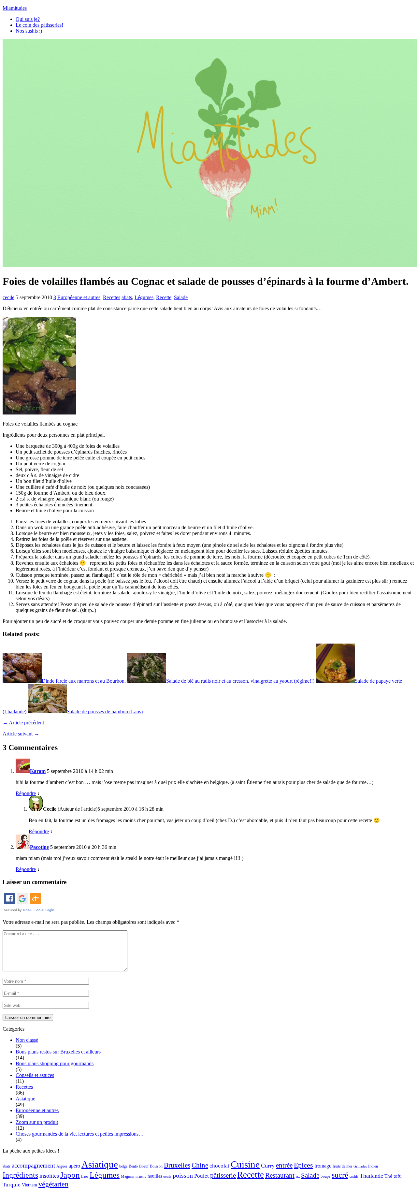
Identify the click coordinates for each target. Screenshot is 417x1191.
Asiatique (25, 1098)
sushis (354, 1176)
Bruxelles (177, 1165)
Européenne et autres (78, 297)
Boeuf (144, 1166)
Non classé (27, 1040)
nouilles (155, 1176)
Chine (200, 1165)
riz (298, 1176)
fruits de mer (342, 1166)
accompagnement (33, 1165)
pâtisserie (223, 1175)
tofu (398, 1176)
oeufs (167, 1176)
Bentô (133, 1166)
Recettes (111, 297)
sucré (340, 1174)
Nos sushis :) (29, 31)
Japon (70, 1174)
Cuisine (245, 1164)
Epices (303, 1165)
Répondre (26, 793)
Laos (84, 1176)
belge (123, 1166)
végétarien (53, 1184)
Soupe (325, 1176)
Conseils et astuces (35, 1075)
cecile (8, 297)
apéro (74, 1166)
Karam (38, 771)
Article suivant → (21, 733)
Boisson (156, 1166)
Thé (388, 1176)
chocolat (219, 1166)
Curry (268, 1165)
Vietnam (29, 1185)
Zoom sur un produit (37, 1122)
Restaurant (280, 1175)
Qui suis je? (28, 19)
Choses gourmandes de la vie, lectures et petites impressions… (80, 1134)
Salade (181, 297)
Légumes (144, 297)
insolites (49, 1175)
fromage (322, 1166)
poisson (183, 1175)
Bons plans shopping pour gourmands (54, 1063)
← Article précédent (23, 722)
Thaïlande (371, 1175)
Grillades (360, 1166)
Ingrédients (20, 1175)
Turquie (12, 1185)
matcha (141, 1176)
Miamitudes (15, 8)
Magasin (127, 1176)
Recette (163, 297)
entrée (284, 1165)
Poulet (201, 1176)
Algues (61, 1166)
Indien (373, 1166)
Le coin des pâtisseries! (39, 25)
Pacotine (39, 847)
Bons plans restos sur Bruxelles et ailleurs (58, 1051)
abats (127, 297)
